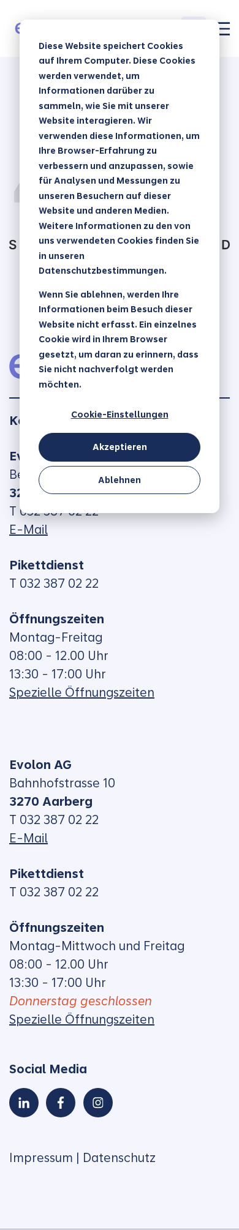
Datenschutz (119, 1157)
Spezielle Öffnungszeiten (81, 692)
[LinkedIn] (24, 1102)
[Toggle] (222, 28)
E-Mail (28, 529)
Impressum (41, 1157)
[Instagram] (98, 1102)
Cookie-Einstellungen (120, 414)
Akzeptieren (120, 447)
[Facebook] (60, 1102)
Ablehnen (119, 480)
